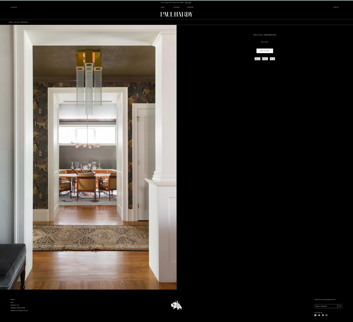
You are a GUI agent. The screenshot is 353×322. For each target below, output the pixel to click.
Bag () (336, 7)
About (12, 299)
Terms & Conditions (17, 308)
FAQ (11, 302)
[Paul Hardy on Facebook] (315, 315)
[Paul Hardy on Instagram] (326, 315)
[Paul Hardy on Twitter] (319, 315)
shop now (188, 2)
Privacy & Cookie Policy (19, 310)
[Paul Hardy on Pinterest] (323, 315)
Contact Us (14, 305)
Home (11, 22)
